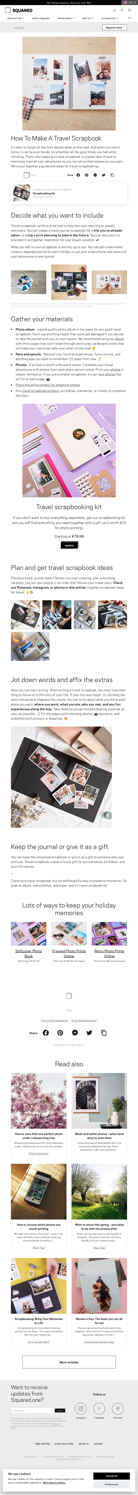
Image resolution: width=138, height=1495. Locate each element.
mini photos (106, 374)
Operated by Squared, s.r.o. (69, 1458)
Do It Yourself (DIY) (38, 1342)
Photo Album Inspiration (54, 1020)
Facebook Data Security (79, 1456)
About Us (84, 1443)
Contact (98, 1443)
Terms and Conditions (52, 1456)
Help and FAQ (42, 1443)
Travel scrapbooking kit (69, 506)
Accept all (111, 1476)
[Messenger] (95, 175)
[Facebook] (78, 175)
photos (115, 369)
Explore (69, 545)
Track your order (64, 1443)
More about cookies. (54, 1482)
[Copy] (112, 175)
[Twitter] (103, 175)
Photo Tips (39, 1247)
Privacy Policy (30, 1456)
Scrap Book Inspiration (84, 1020)
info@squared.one (105, 1456)
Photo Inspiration (38, 1153)
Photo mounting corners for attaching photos (48, 384)
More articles (69, 1362)
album (119, 338)
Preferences (111, 1484)
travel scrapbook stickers (40, 390)
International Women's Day (99, 1342)
